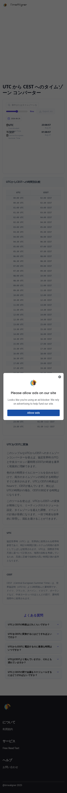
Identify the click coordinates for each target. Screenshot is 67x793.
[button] (33, 413)
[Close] (59, 377)
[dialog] (33, 396)
